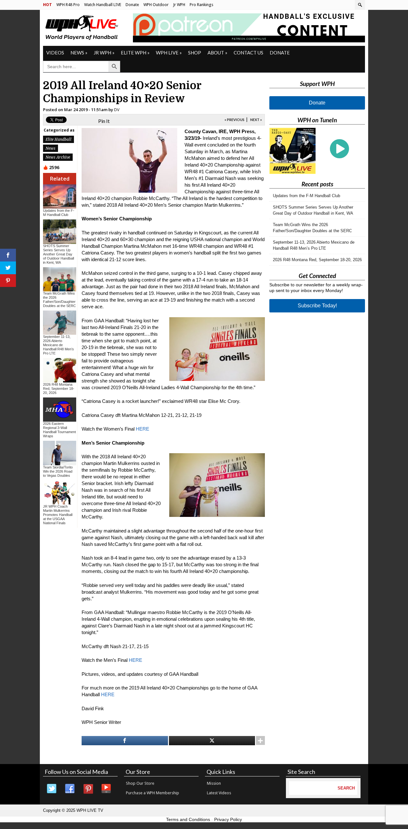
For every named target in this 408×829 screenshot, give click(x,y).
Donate (132, 4)
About (217, 52)
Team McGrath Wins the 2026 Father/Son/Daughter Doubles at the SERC (59, 299)
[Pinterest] (88, 789)
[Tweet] (212, 740)
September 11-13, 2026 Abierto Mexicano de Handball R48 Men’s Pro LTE (58, 345)
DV (117, 109)
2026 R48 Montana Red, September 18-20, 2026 (58, 388)
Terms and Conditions (188, 819)
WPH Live (169, 52)
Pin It (104, 121)
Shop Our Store (140, 783)
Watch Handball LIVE (102, 4)
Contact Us (248, 52)
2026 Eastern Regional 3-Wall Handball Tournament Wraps (59, 430)
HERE (142, 429)
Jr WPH (179, 4)
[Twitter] (52, 789)
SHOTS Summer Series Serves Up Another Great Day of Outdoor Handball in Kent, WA (58, 254)
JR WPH (104, 52)
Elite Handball (58, 139)
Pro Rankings (201, 4)
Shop (194, 52)
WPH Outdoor (156, 4)
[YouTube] (106, 789)
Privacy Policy (228, 819)
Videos (55, 52)
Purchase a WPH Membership (152, 792)
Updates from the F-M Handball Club (58, 213)
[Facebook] (70, 789)
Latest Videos (219, 792)
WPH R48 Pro (68, 4)
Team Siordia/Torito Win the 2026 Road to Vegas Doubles (58, 471)
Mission (214, 783)
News (78, 52)
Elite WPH (135, 52)
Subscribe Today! (317, 305)
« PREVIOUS (234, 120)
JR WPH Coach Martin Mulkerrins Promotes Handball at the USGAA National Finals (57, 514)
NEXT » (256, 120)
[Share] (125, 740)
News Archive (58, 157)
